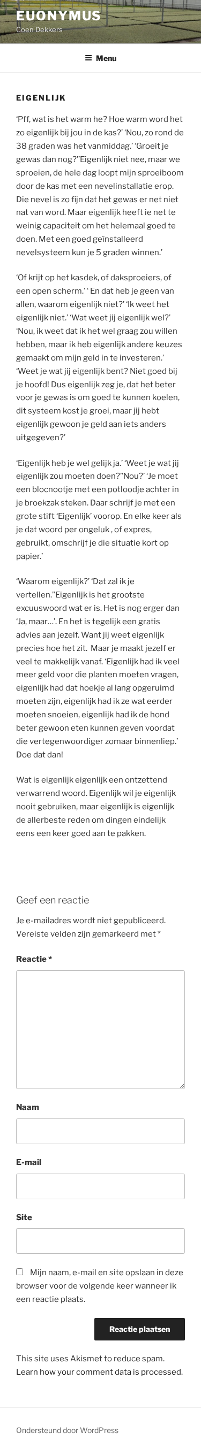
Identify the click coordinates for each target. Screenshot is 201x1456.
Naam (27, 1107)
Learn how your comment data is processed (98, 1372)
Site (24, 1217)
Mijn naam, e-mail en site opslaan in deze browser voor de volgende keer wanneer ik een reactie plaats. (99, 1286)
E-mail (28, 1162)
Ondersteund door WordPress (67, 1430)
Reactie (34, 959)
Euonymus (59, 16)
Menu (106, 58)
